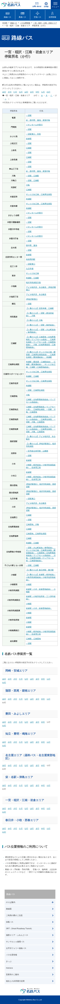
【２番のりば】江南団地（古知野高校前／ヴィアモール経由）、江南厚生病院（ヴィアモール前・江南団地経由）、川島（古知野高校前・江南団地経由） (41, 342)
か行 (10, 679)
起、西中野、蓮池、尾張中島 (38, 120)
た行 (21, 679)
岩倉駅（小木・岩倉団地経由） (39, 608)
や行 (43, 679)
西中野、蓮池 (31, 245)
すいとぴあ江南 (32, 273)
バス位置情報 (25, 23)
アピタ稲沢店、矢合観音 (36, 294)
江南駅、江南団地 (33, 639)
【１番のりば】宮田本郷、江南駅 (40, 308)
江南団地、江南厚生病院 (36, 534)
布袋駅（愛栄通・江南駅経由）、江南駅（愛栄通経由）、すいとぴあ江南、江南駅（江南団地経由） (41, 364)
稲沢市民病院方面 (33, 282)
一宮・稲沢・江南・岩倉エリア (45, 23)
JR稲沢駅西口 (32, 299)
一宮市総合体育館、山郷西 (37, 451)
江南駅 (29, 148)
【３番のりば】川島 (34, 320)
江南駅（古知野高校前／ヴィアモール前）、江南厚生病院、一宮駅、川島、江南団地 (41, 409)
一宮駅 (29, 115)
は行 (32, 679)
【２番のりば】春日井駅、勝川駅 (40, 570)
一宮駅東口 (30, 264)
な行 (26, 679)
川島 (28, 185)
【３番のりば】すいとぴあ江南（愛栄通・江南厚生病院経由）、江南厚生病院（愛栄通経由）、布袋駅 (41, 354)
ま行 (37, 679)
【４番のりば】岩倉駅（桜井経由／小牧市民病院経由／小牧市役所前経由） (41, 577)
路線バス (13, 23)
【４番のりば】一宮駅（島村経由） (41, 325)
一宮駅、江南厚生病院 (35, 390)
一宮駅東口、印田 (33, 134)
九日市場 (29, 269)
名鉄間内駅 (30, 259)
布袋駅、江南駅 (32, 278)
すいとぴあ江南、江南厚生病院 (39, 194)
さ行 (15, 679)
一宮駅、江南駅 (32, 176)
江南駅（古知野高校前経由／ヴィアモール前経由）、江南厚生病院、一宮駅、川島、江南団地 (41, 419)
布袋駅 (29, 199)
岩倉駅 (29, 139)
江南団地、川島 (32, 524)
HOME (4, 23)
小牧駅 (29, 584)
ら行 (48, 679)
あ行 (4, 679)
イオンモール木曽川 (34, 125)
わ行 (4, 682)
